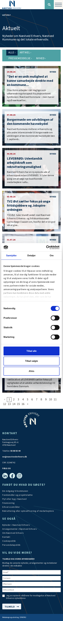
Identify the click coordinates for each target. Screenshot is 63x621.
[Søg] (49, 4)
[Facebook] (12, 475)
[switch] (55, 317)
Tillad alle (31, 351)
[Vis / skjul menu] (58, 4)
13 (9, 404)
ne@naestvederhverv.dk (14, 456)
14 (13, 404)
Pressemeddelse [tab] (20, 58)
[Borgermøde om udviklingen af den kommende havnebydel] (31, 127)
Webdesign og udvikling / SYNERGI (14, 617)
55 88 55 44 (15, 450)
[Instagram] (19, 475)
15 (18, 404)
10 (50, 399)
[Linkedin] (5, 475)
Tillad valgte (31, 361)
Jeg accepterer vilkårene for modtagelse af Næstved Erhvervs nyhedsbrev (30, 597)
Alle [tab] (11, 52)
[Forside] (22, 4)
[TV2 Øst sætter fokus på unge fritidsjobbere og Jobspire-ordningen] (31, 211)
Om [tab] (52, 255)
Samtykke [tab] (11, 255)
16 (22, 404)
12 (4, 404)
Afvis (31, 371)
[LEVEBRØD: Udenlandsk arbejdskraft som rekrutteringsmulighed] (31, 168)
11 (55, 399)
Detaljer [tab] (31, 255)
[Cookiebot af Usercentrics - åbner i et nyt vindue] (46, 247)
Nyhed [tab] (41, 58)
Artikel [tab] (25, 52)
